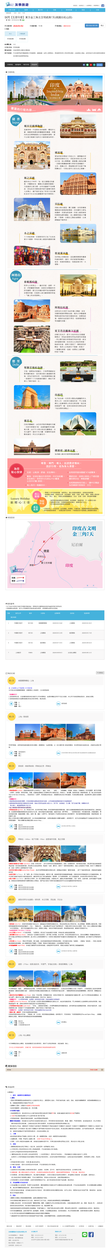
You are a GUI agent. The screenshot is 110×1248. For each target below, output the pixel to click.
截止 (102, 25)
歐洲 (26, 10)
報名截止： (60, 26)
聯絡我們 (19, 1226)
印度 (24, 13)
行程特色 (10, 64)
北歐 (54, 10)
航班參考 (18, 64)
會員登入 (81, 5)
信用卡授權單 (39, 1226)
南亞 (19, 13)
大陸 (97, 10)
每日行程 (26, 64)
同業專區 (96, 5)
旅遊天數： (34, 26)
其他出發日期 (92, 25)
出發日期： (9, 26)
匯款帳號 (28, 1226)
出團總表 (100, 1226)
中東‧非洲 (12, 10)
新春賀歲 (69, 10)
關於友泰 (9, 1226)
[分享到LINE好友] (87, 65)
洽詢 (100, 65)
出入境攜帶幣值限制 (68, 1226)
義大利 (40, 10)
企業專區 (89, 5)
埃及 (83, 10)
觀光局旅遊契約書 (53, 1226)
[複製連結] (94, 65)
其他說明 (34, 64)
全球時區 (81, 1226)
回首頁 (75, 5)
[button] (55, 680)
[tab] (55, 680)
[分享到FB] (84, 65)
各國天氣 (91, 1226)
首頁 (15, 13)
